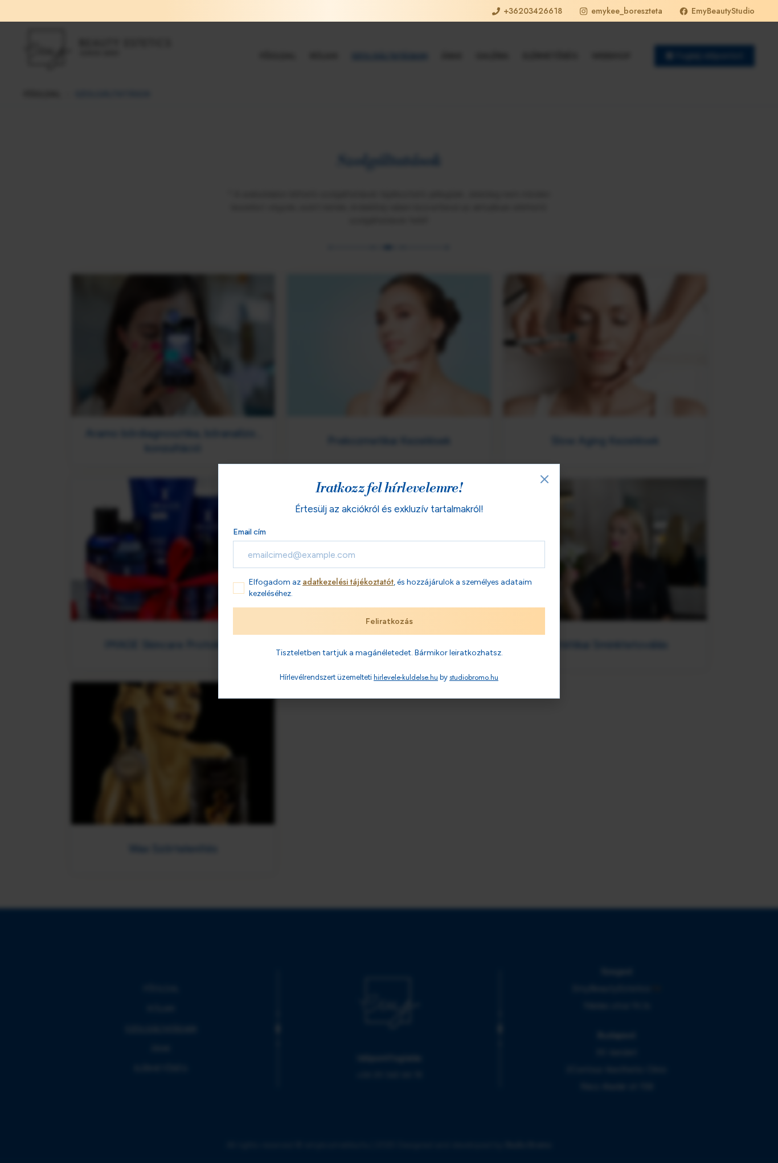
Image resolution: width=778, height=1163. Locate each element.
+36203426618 (532, 11)
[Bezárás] (544, 480)
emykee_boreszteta (626, 11)
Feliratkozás (389, 621)
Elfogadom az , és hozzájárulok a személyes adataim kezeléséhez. (390, 587)
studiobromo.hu (473, 677)
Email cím (249, 532)
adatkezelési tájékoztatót (348, 581)
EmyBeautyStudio (723, 11)
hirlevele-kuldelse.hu (406, 677)
